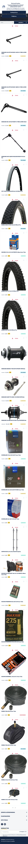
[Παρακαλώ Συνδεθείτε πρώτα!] (26, 25)
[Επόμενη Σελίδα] (17, 808)
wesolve (13, 841)
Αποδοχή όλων (14, 12)
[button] (7, 22)
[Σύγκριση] (23, 25)
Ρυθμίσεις (14, 16)
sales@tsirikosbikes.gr (9, 839)
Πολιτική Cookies (19, 9)
